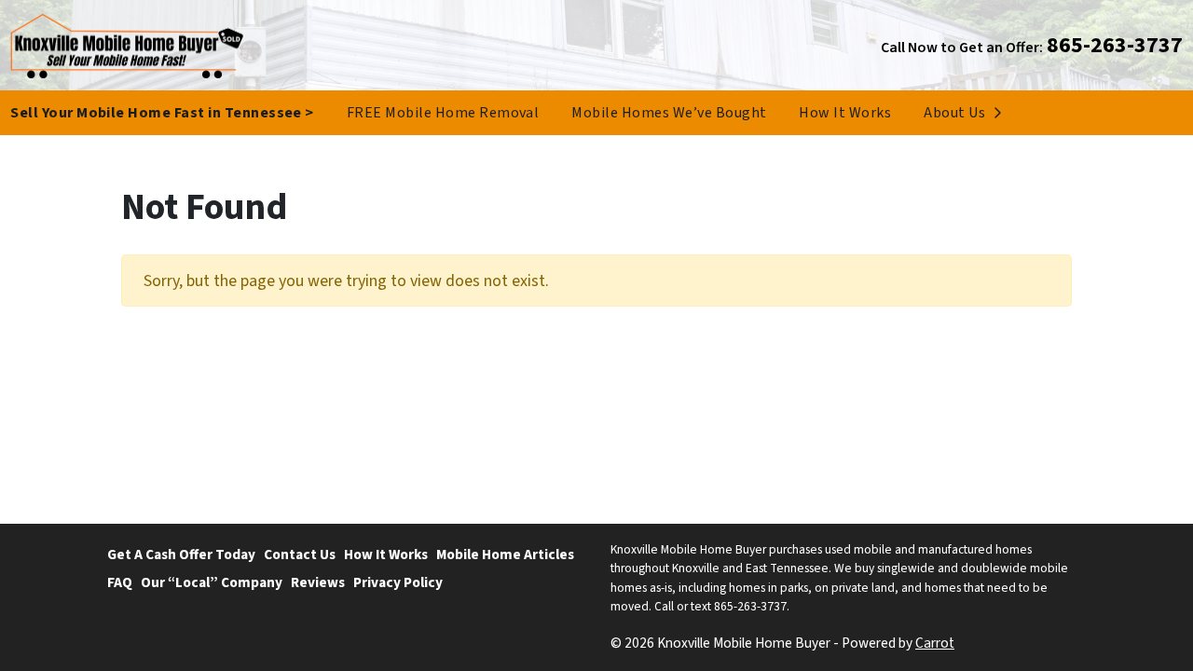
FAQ (119, 582)
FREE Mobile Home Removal (443, 113)
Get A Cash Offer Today (181, 554)
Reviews (318, 582)
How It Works (845, 113)
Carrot (934, 643)
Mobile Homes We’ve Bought (668, 113)
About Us (954, 113)
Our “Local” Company (211, 582)
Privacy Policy (398, 582)
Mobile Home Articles (505, 554)
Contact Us (300, 554)
